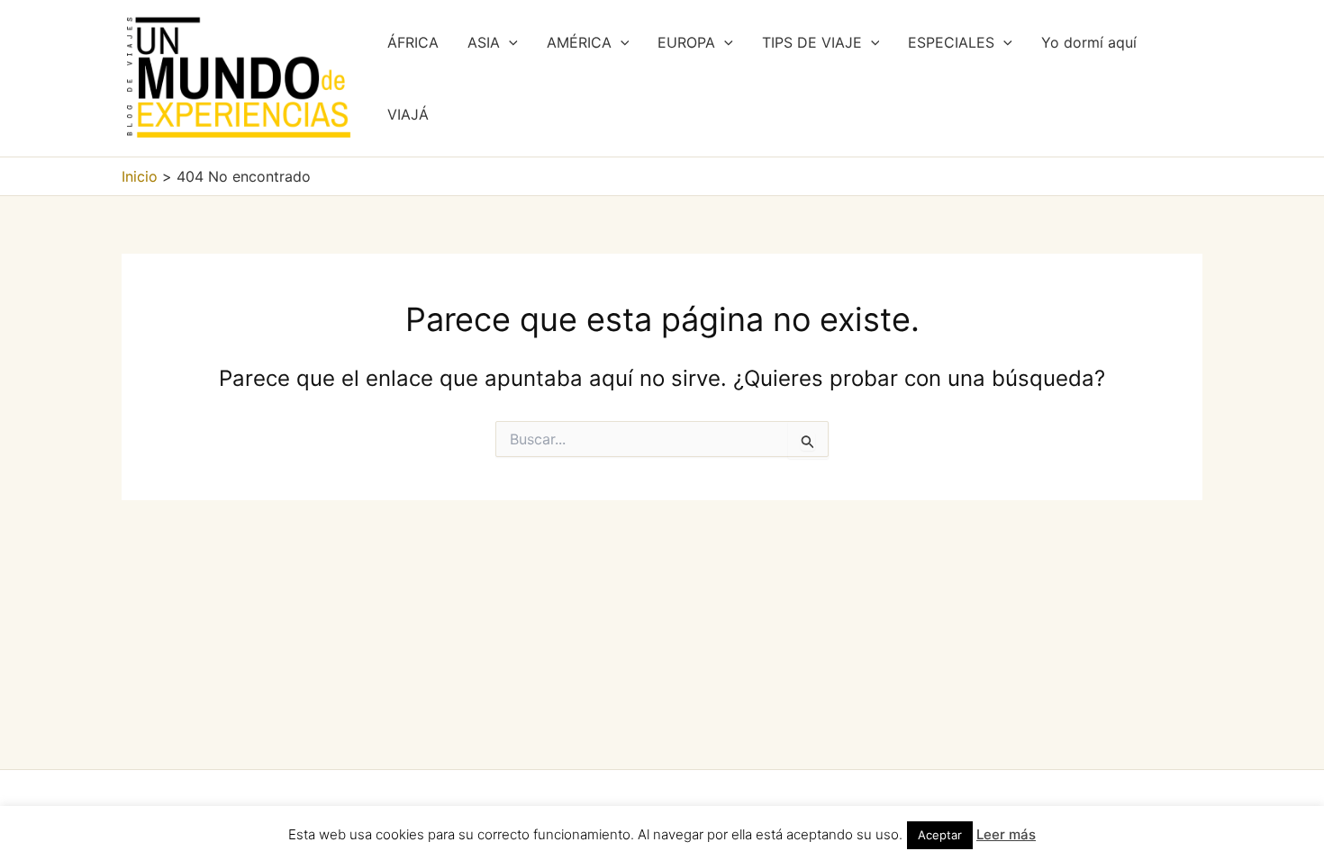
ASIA (483, 42)
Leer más (1006, 834)
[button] (509, 42)
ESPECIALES (951, 42)
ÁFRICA (413, 42)
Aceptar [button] (940, 835)
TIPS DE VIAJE (812, 42)
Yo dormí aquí (1089, 42)
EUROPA (686, 42)
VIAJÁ (408, 114)
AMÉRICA (579, 42)
